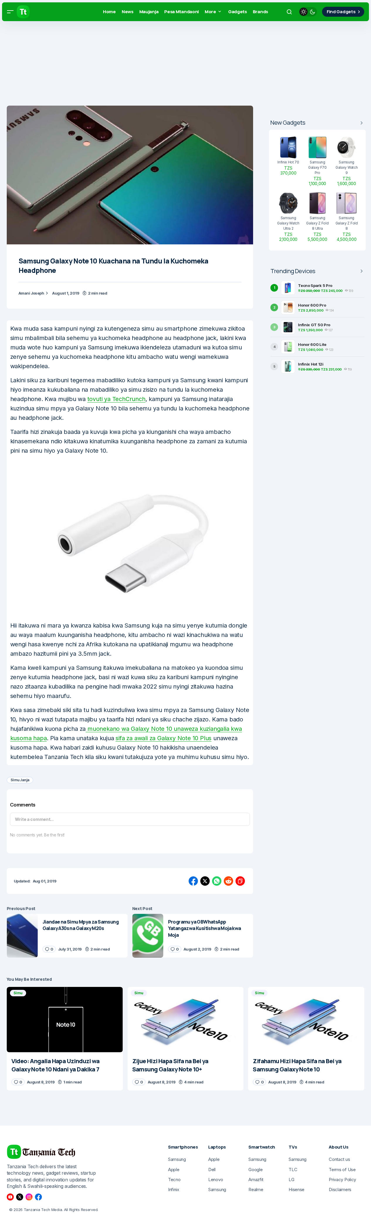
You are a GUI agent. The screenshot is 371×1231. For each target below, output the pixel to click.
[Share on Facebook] (193, 881)
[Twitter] (19, 1197)
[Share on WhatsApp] (217, 881)
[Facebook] (38, 1197)
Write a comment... (34, 819)
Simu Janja (20, 779)
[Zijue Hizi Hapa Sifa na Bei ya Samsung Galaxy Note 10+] (186, 1019)
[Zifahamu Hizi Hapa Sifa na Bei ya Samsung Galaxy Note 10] (306, 1019)
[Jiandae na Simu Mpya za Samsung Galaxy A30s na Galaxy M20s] (22, 936)
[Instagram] (29, 1197)
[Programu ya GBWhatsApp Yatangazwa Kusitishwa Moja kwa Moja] (147, 936)
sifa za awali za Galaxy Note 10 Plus (163, 738)
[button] (10, 12)
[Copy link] (240, 881)
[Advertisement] (176, 64)
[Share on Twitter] (205, 881)
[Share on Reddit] (228, 881)
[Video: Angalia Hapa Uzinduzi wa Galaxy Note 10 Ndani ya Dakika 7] (65, 1019)
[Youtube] (10, 1197)
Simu (18, 992)
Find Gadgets (341, 12)
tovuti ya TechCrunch (116, 399)
